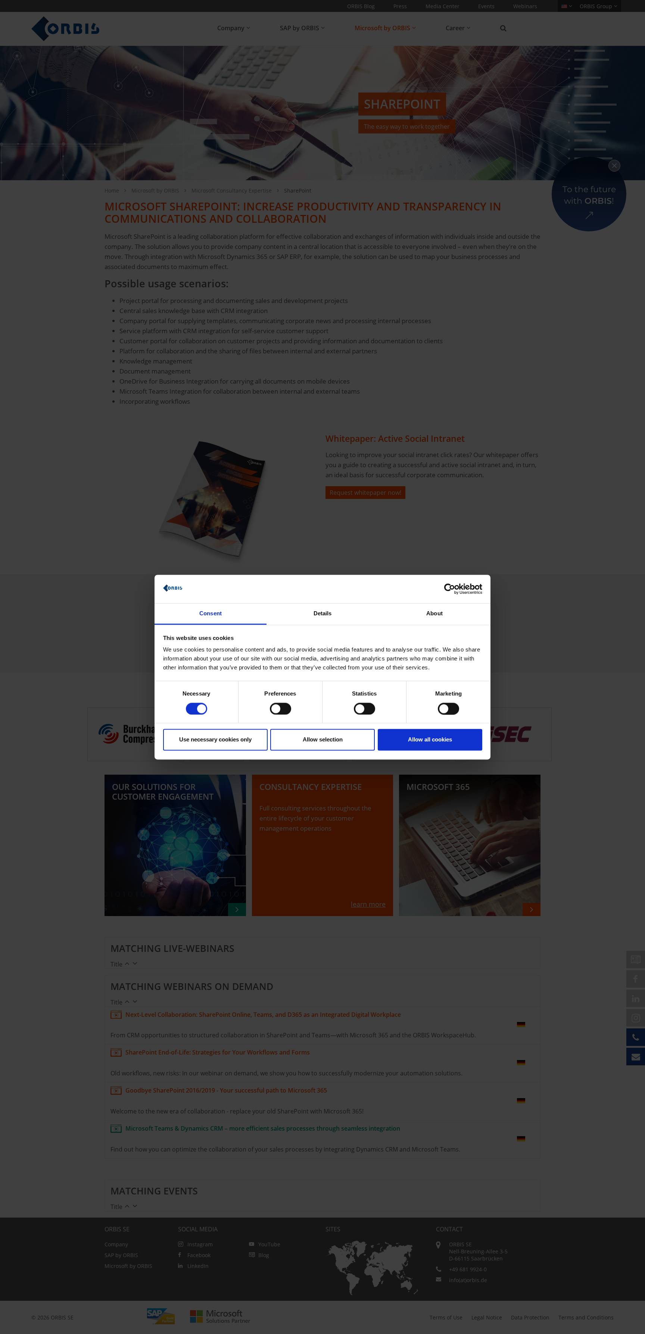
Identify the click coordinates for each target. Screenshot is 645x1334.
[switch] (280, 709)
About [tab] (434, 613)
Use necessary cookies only (215, 740)
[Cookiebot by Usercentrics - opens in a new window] (449, 588)
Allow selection (323, 740)
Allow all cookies (430, 740)
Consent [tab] (210, 613)
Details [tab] (323, 613)
